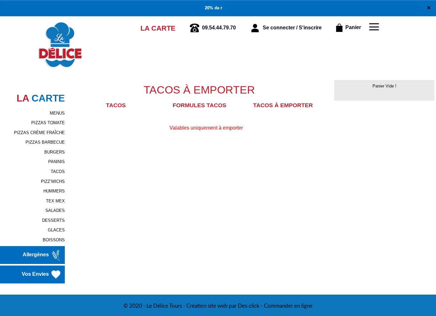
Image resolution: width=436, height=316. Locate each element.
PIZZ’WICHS (53, 181)
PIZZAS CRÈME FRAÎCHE (39, 132)
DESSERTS (53, 220)
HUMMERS (54, 191)
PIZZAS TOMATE (48, 122)
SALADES (55, 210)
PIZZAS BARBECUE (45, 142)
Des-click (248, 306)
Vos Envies (36, 274)
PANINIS (56, 161)
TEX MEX (55, 201)
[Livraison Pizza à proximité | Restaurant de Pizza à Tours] (60, 25)
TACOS (58, 171)
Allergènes (36, 255)
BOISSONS (54, 239)
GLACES (56, 230)
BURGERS (54, 152)
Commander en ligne (288, 306)
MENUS (57, 113)
